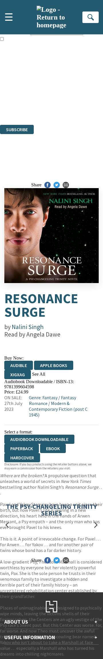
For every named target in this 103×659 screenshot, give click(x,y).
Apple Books (53, 365)
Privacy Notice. (14, 106)
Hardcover (22, 458)
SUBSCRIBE (17, 129)
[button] (7, 524)
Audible (18, 365)
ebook (53, 448)
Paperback (21, 448)
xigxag (17, 374)
